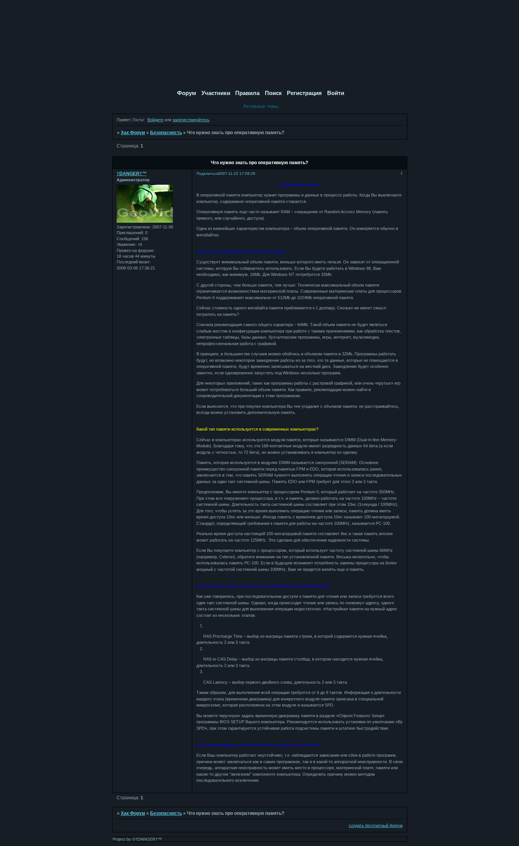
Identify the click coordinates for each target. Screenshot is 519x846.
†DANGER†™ (132, 173)
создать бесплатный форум (376, 825)
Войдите (155, 119)
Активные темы (260, 106)
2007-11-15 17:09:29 (236, 173)
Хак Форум (133, 132)
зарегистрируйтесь (190, 119)
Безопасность (166, 132)
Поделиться (207, 173)
